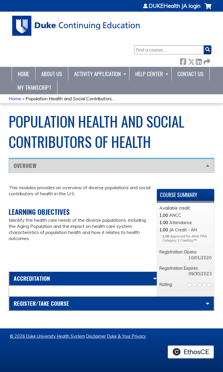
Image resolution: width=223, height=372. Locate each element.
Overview (25, 165)
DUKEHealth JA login (174, 6)
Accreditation (32, 278)
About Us (51, 73)
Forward (206, 60)
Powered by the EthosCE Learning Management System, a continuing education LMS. (190, 352)
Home (23, 73)
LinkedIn (199, 60)
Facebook (183, 60)
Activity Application (97, 73)
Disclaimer (96, 336)
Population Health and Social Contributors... (70, 98)
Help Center (149, 73)
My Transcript (34, 87)
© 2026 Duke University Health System (47, 336)
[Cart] (208, 9)
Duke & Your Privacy (126, 336)
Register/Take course (41, 303)
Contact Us (190, 73)
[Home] (76, 26)
